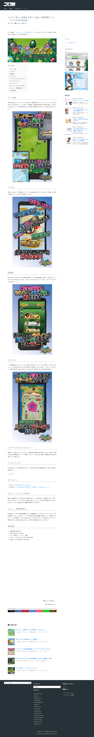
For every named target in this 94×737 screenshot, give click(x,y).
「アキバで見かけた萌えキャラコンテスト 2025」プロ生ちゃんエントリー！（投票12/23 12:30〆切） (81, 130)
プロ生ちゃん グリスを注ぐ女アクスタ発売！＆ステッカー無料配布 (80, 140)
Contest (37, 700)
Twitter (12, 474)
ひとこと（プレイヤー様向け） (17, 85)
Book (36, 696)
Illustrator (37, 706)
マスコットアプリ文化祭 (68, 695)
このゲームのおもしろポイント (17, 78)
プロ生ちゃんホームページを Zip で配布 (81, 100)
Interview (37, 709)
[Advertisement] (32, 558)
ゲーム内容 (12, 69)
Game (25, 23)
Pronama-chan (38, 715)
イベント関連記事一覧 (70, 42)
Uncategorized (38, 717)
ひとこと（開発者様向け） (16, 88)
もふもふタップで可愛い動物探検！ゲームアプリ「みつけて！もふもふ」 (33, 649)
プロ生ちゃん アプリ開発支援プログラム (26, 32)
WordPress (37, 724)
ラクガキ (12, 71)
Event (36, 704)
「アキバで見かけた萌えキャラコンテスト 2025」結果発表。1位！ (81, 110)
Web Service (38, 721)
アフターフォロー (14, 81)
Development (38, 702)
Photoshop (37, 711)
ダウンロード (13, 83)
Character (37, 698)
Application (19, 23)
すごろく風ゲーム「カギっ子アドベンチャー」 (27, 668)
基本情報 (12, 90)
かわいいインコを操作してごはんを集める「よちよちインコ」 (30, 630)
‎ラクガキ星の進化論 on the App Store (21, 485)
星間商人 (12, 74)
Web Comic (38, 719)
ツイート (65, 686)
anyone (54, 604)
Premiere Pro (37, 713)
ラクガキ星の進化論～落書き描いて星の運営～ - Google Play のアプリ (32, 487)
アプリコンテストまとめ (68, 693)
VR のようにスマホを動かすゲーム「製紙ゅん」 (27, 639)
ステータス (12, 76)
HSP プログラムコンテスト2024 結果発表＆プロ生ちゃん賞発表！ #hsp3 (33, 658)
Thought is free (54, 733)
